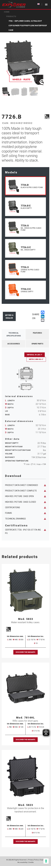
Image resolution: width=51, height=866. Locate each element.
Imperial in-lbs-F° (34, 355)
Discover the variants (25, 652)
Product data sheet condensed (21, 485)
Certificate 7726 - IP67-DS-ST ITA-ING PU (23, 531)
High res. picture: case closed (20, 502)
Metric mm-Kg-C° (36, 359)
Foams (8, 513)
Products (11, 16)
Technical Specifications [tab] (13, 334)
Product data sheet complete (21, 491)
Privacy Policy (33, 860)
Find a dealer (9, 316)
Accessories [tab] (13, 344)
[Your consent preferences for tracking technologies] (46, 861)
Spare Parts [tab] (37, 344)
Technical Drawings (15, 519)
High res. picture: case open (19, 496)
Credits (31, 862)
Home (6, 12)
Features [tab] (37, 333)
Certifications (12, 507)
